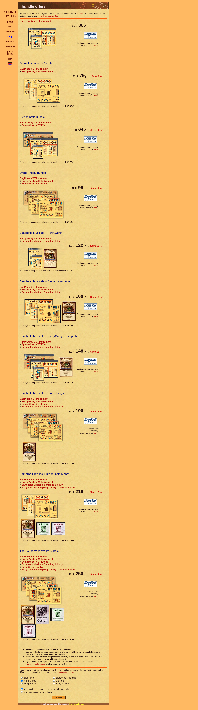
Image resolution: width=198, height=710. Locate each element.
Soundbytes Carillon (33, 567)
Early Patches (62, 683)
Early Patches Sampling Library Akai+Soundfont (48, 487)
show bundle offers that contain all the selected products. (47, 689)
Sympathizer (30, 683)
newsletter (10, 46)
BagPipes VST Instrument (34, 69)
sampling (10, 31)
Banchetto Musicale (65, 678)
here (96, 45)
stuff (10, 59)
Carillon (59, 681)
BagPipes (28, 678)
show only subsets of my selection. (38, 692)
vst (9, 26)
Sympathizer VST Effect (35, 125)
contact (10, 41)
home (10, 21)
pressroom (10, 52)
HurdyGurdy (29, 681)
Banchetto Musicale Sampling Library (42, 241)
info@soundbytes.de (77, 704)
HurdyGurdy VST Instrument (35, 21)
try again (80, 13)
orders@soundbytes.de (50, 16)
